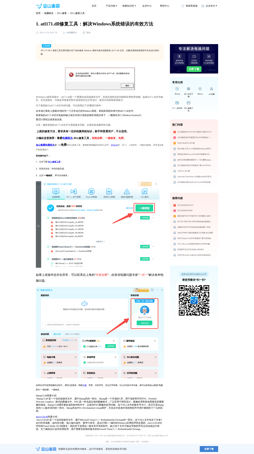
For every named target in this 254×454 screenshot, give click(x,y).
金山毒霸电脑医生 (45, 145)
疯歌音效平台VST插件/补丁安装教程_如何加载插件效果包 (195, 216)
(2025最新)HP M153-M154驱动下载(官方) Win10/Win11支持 (195, 132)
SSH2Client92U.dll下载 (186, 143)
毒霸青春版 (192, 6)
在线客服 (144, 442)
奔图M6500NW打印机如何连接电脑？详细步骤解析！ (195, 227)
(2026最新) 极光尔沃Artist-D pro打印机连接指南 (195, 182)
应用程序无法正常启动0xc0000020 (190, 249)
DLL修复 (62, 13)
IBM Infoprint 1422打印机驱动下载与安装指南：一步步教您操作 (195, 238)
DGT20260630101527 (185, 205)
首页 (94, 6)
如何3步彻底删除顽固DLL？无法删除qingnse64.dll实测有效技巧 (195, 160)
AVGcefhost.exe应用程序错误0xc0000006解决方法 (195, 244)
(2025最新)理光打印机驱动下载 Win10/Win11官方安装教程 (195, 165)
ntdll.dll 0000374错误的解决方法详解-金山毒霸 (195, 233)
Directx (114, 144)
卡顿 (84, 385)
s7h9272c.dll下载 (183, 171)
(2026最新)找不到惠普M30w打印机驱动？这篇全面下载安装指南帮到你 (195, 137)
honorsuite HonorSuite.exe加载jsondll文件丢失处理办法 (195, 177)
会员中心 (147, 6)
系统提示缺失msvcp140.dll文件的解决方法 (193, 154)
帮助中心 (164, 6)
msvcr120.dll (42, 416)
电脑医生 (49, 13)
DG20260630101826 (184, 211)
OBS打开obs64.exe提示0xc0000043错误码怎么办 (195, 255)
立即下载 (194, 69)
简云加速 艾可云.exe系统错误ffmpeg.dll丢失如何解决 (195, 149)
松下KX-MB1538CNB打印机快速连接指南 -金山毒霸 (195, 222)
